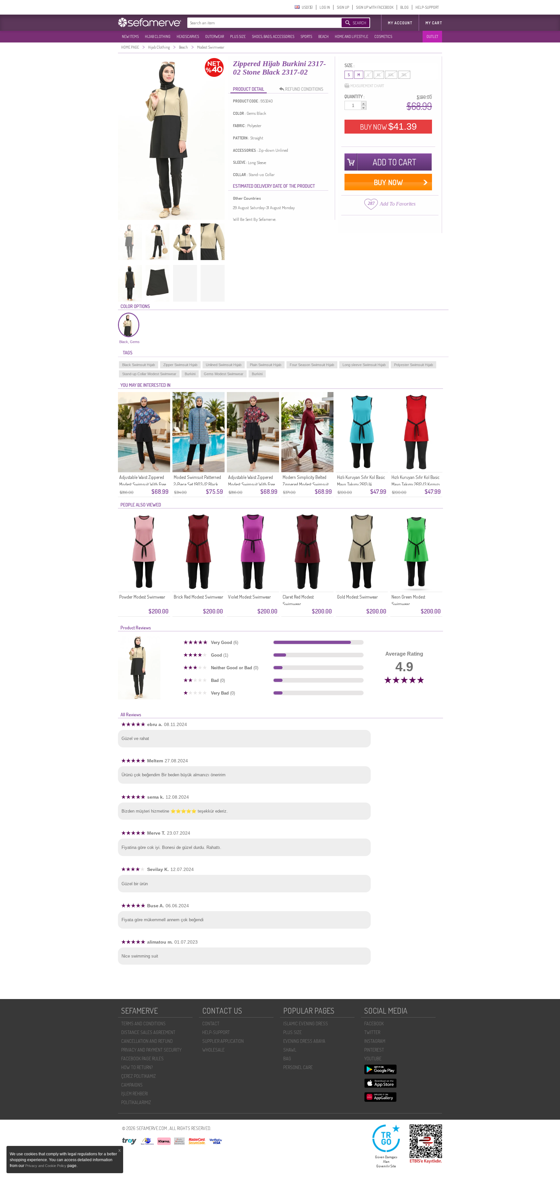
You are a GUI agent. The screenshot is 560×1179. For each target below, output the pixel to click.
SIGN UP (343, 7)
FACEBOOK (374, 1023)
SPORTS (306, 36)
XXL (391, 74)
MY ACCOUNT (400, 22)
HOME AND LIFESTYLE (351, 36)
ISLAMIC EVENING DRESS (305, 1023)
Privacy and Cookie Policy (46, 1166)
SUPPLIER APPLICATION (223, 1041)
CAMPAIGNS (132, 1085)
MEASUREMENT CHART (367, 85)
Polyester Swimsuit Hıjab (413, 365)
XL (379, 74)
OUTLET (432, 36)
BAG (287, 1058)
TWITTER (372, 1032)
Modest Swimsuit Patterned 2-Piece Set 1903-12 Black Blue (197, 484)
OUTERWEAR (214, 36)
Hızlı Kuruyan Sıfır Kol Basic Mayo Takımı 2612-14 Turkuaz (361, 484)
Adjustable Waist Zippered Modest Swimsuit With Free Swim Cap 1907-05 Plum (251, 484)
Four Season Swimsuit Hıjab (312, 365)
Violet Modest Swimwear (249, 597)
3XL (404, 74)
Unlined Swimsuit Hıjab (223, 365)
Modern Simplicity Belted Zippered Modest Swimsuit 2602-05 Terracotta (306, 484)
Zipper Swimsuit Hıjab (180, 365)
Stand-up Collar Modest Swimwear (149, 374)
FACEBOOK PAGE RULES (142, 1058)
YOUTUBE (372, 1058)
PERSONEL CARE (298, 1067)
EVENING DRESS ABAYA (304, 1041)
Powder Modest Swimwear (142, 597)
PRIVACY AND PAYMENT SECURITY (151, 1050)
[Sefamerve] (151, 22)
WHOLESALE (213, 1050)
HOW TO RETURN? (137, 1067)
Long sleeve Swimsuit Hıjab (364, 365)
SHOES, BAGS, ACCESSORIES (273, 36)
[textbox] (258, 23)
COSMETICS (383, 36)
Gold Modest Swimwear (357, 597)
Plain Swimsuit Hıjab (265, 365)
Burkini (190, 374)
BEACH (323, 36)
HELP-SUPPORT (427, 7)
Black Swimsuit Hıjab (138, 365)
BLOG (404, 7)
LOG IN (325, 7)
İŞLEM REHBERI (134, 1093)
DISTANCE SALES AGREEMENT (148, 1032)
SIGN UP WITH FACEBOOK (374, 7)
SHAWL (289, 1050)
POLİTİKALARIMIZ (136, 1102)
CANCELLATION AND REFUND (147, 1041)
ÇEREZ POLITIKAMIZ (138, 1076)
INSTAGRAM (374, 1041)
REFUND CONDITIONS (304, 89)
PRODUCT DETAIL (248, 89)
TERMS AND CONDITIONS (143, 1023)
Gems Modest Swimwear (223, 374)
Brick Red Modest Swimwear (198, 597)
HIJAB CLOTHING (157, 36)
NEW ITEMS (130, 36)
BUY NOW (388, 126)
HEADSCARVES (188, 36)
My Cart (434, 22)
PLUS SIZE (238, 36)
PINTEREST (374, 1050)
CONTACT (210, 1023)
